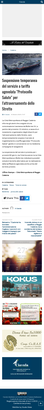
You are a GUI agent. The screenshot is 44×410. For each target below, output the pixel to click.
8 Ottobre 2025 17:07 (18, 114)
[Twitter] (40, 114)
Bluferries (5, 192)
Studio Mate (27, 407)
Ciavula (22, 2)
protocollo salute (17, 192)
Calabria (5, 185)
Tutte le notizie (20, 185)
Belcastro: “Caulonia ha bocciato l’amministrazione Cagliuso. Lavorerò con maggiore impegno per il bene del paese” (11, 228)
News (12, 185)
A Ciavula (6, 114)
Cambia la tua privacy (22, 403)
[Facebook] (36, 114)
